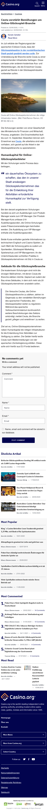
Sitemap (4, 787)
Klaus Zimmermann (8, 547)
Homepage (5, 718)
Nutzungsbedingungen (10, 773)
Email (5, 415)
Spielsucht (5, 792)
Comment (7, 373)
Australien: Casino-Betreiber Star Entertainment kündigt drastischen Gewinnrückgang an (31, 506)
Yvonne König (22, 480)
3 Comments (34, 656)
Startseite (5, 768)
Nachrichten (6, 14)
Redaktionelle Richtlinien (11, 782)
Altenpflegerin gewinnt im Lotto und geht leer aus (22, 542)
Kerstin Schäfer (14, 34)
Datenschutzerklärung (10, 777)
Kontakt (4, 727)
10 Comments (40, 622)
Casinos (18, 14)
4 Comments (36, 633)
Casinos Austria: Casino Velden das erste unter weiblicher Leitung (11, 670)
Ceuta (18, 141)
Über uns (5, 722)
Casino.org (24, 808)
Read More (12, 38)
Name (5, 402)
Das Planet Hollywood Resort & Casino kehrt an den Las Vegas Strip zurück (30, 491)
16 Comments (40, 610)
